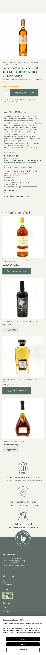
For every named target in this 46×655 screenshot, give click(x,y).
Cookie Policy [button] (30, 630)
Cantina (11, 62)
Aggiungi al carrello (24, 92)
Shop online (7, 585)
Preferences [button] (37, 632)
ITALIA (14, 102)
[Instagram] (8, 571)
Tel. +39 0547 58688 (10, 563)
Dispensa (6, 612)
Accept (23, 639)
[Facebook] (4, 571)
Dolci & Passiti (32, 99)
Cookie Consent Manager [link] (10, 620)
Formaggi (6, 607)
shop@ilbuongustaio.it (16, 565)
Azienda (5, 580)
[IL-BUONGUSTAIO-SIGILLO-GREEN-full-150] (23, 538)
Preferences (23, 650)
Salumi (5, 609)
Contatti (5, 582)
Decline (23, 644)
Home (4, 62)
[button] (16, 271)
